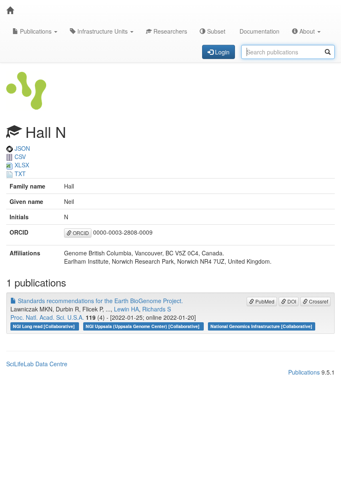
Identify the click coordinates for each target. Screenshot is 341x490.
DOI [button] (291, 301)
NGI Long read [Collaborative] (44, 326)
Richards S (156, 309)
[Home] (10, 10)
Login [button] (221, 52)
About (307, 31)
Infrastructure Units (102, 31)
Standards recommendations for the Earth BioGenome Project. (99, 300)
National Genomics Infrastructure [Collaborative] (261, 326)
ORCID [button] (80, 232)
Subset (215, 31)
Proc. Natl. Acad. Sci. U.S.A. (47, 317)
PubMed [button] (264, 301)
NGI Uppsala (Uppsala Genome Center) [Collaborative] (143, 326)
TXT (19, 173)
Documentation (258, 31)
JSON (21, 148)
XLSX (21, 165)
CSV (19, 156)
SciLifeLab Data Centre (36, 364)
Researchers (169, 31)
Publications (35, 31)
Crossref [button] (318, 301)
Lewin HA (126, 309)
